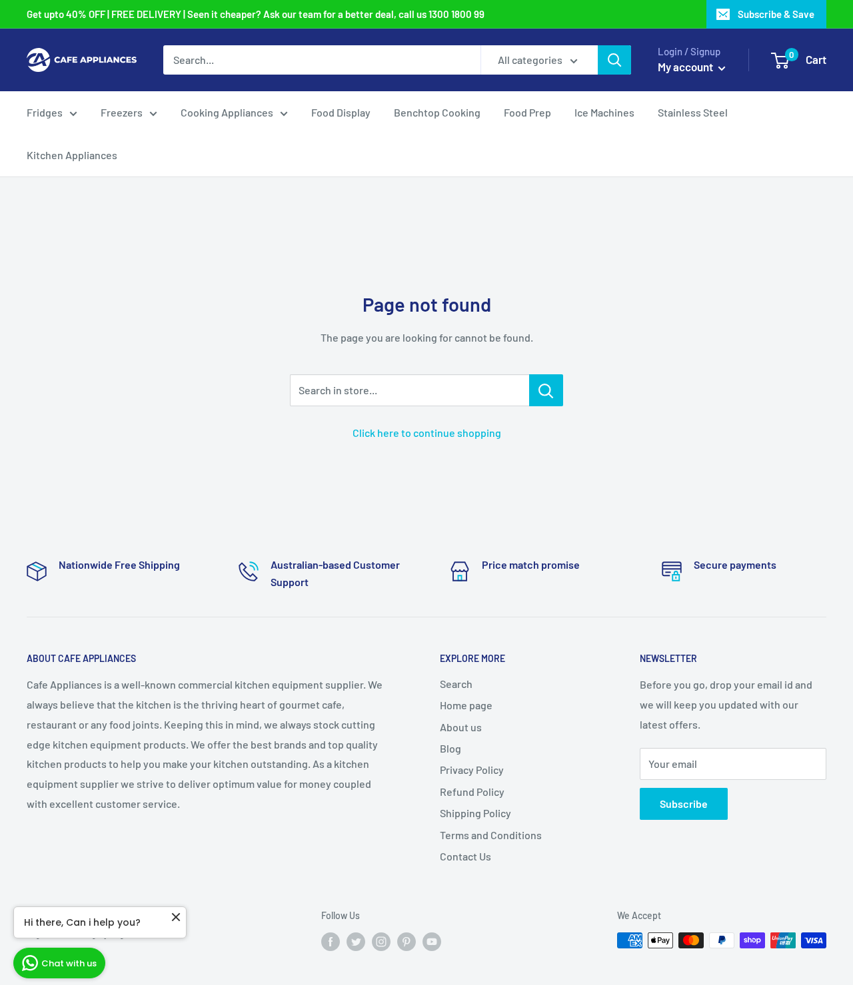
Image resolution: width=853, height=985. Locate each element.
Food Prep (527, 112)
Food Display (341, 112)
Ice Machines (604, 112)
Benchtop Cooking (437, 112)
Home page (466, 705)
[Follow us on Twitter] (356, 941)
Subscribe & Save (776, 14)
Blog (450, 748)
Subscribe (684, 803)
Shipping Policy (475, 813)
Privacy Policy (472, 769)
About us (461, 727)
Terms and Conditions (491, 834)
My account (686, 66)
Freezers (122, 112)
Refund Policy (472, 791)
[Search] (614, 60)
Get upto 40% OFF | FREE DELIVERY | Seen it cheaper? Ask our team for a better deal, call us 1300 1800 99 (255, 14)
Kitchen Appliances (72, 155)
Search (456, 683)
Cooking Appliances (227, 112)
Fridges (45, 112)
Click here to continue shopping (427, 432)
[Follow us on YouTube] (432, 941)
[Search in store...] (546, 390)
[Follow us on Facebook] (330, 941)
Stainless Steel (693, 112)
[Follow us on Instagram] (381, 941)
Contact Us (465, 856)
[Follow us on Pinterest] (406, 941)
